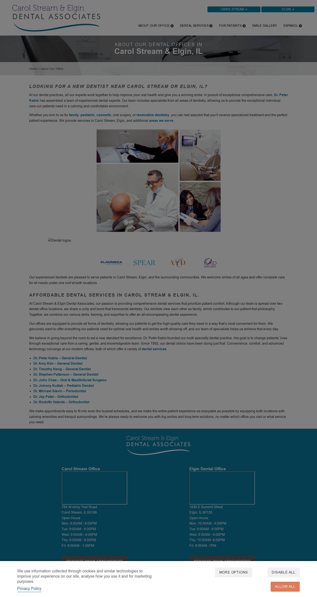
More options (233, 572)
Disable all (283, 572)
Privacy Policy (29, 588)
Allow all (285, 586)
